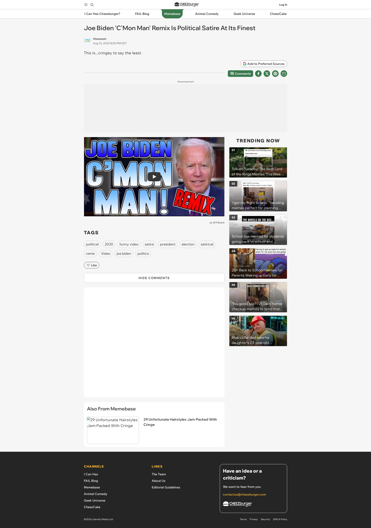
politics (143, 253)
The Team (159, 474)
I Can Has (91, 474)
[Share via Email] (284, 73)
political (92, 244)
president (167, 244)
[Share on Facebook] (258, 73)
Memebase (92, 487)
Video (105, 253)
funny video (129, 244)
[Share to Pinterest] (275, 73)
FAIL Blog (91, 481)
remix (90, 253)
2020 (109, 244)
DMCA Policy (280, 519)
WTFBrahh (219, 222)
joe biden (124, 253)
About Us (158, 481)
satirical (207, 244)
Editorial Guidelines (166, 487)
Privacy (254, 519)
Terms (243, 519)
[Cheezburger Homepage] (186, 4)
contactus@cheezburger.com (244, 494)
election (188, 244)
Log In (283, 4)
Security (265, 519)
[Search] (92, 4)
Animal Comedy (95, 494)
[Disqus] (154, 344)
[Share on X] (267, 73)
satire (149, 244)
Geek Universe (94, 500)
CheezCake (92, 507)
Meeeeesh (99, 39)
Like (94, 265)
